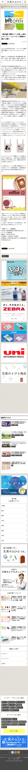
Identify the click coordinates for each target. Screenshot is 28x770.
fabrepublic (11, 702)
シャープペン (5, 658)
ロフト (3, 48)
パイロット (13, 446)
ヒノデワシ (11, 704)
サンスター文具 (17, 435)
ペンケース (22, 724)
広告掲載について (20, 757)
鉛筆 (12, 465)
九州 (2, 540)
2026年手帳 (23, 721)
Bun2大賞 (14, 724)
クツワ (13, 435)
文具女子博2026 (6, 719)
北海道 (3, 505)
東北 (2, 510)
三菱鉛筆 (13, 437)
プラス (17, 455)
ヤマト (22, 435)
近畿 (2, 525)
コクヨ (4, 704)
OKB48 (16, 721)
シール (14, 719)
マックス (13, 425)
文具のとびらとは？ (3, 757)
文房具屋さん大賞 (7, 721)
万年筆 (3, 663)
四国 (2, 530)
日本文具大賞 (6, 724)
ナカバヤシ (5, 707)
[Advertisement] (14, 399)
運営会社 (18, 758)
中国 (2, 535)
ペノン (4, 702)
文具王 (16, 425)
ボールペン (4, 653)
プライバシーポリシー (12, 757)
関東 (2, 515)
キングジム (19, 707)
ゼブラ (12, 707)
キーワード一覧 (13, 731)
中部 (2, 520)
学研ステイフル (14, 710)
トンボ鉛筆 (13, 455)
